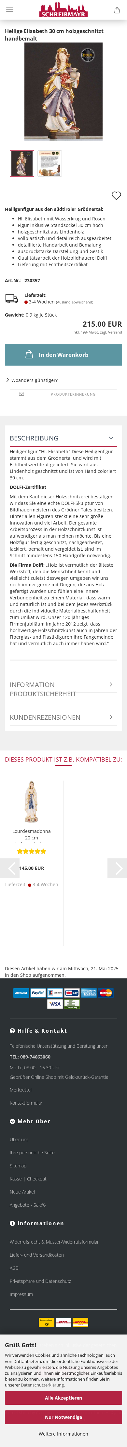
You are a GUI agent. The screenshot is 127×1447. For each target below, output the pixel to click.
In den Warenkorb (64, 354)
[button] (10, 868)
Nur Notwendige (63, 1417)
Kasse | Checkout (28, 1179)
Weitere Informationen (63, 1434)
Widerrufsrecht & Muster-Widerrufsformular (54, 1242)
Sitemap (18, 1166)
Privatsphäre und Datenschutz (40, 1281)
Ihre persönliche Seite (32, 1152)
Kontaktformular (26, 1103)
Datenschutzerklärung (42, 1385)
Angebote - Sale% (28, 1205)
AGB (14, 1268)
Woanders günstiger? (34, 380)
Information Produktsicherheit (43, 686)
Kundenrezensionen (45, 717)
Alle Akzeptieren (63, 1398)
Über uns (19, 1139)
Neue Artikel (22, 1192)
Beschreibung (34, 438)
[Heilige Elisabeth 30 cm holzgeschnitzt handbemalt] (63, 91)
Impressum (21, 1294)
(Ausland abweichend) (74, 302)
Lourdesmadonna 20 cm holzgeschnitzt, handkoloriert (31, 835)
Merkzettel (21, 1090)
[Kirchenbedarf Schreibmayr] (63, 10)
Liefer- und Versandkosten (37, 1255)
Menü (10, 10)
